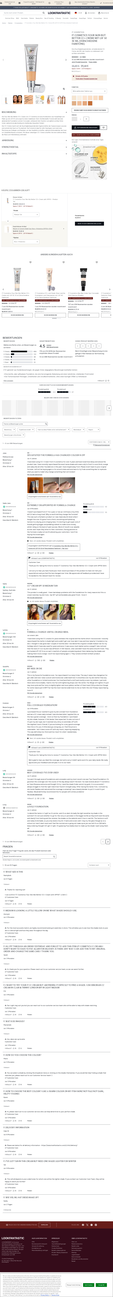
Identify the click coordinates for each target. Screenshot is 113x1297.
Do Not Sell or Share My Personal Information (12, 1261)
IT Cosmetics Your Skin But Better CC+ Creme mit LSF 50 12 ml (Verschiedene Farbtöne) (15, 295)
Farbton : (75, 87)
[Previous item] (3, 289)
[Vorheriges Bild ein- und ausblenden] (3, 59)
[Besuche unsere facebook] (83, 1225)
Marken (10, 23)
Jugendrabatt (76, 1254)
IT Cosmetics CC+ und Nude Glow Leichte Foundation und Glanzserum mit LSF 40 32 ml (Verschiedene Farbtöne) (50, 295)
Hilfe (33, 1242)
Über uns (74, 1242)
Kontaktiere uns (36, 1248)
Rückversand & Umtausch (39, 1244)
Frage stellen (93, 62)
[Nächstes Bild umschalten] (66, 59)
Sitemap (74, 1252)
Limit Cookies (88, 1285)
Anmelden (44, 1225)
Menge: (74, 115)
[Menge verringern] (74, 119)
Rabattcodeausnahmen (59, 1250)
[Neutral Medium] (79, 103)
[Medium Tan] (74, 103)
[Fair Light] (84, 98)
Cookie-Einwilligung (8, 1258)
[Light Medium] (101, 98)
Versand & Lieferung (38, 1246)
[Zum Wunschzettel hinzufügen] (103, 127)
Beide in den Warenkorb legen (89, 223)
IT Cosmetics (18, 23)
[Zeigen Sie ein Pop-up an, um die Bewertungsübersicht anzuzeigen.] (16, 303)
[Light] (95, 98)
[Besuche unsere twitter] (87, 1225)
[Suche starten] (44, 13)
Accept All (101, 1285)
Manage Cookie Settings (74, 1285)
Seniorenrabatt (76, 1257)
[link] (90, 13)
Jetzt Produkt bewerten (79, 62)
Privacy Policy (45, 1295)
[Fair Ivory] (79, 98)
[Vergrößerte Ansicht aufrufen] (64, 89)
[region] (56, 1285)
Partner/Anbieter (76, 1250)
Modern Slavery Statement (60, 1252)
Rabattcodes (75, 1246)
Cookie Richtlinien (57, 1248)
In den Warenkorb (17, 315)
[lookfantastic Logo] (59, 13)
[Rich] (90, 103)
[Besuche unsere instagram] (91, 1225)
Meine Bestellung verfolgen (40, 1250)
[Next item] (109, 289)
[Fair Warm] (90, 98)
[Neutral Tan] (84, 103)
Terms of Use (55, 1295)
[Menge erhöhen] (86, 119)
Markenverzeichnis (77, 1244)
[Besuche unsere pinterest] (96, 1225)
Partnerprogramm (77, 1248)
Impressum (55, 1254)
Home (4, 23)
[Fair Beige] (74, 98)
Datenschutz (55, 1246)
